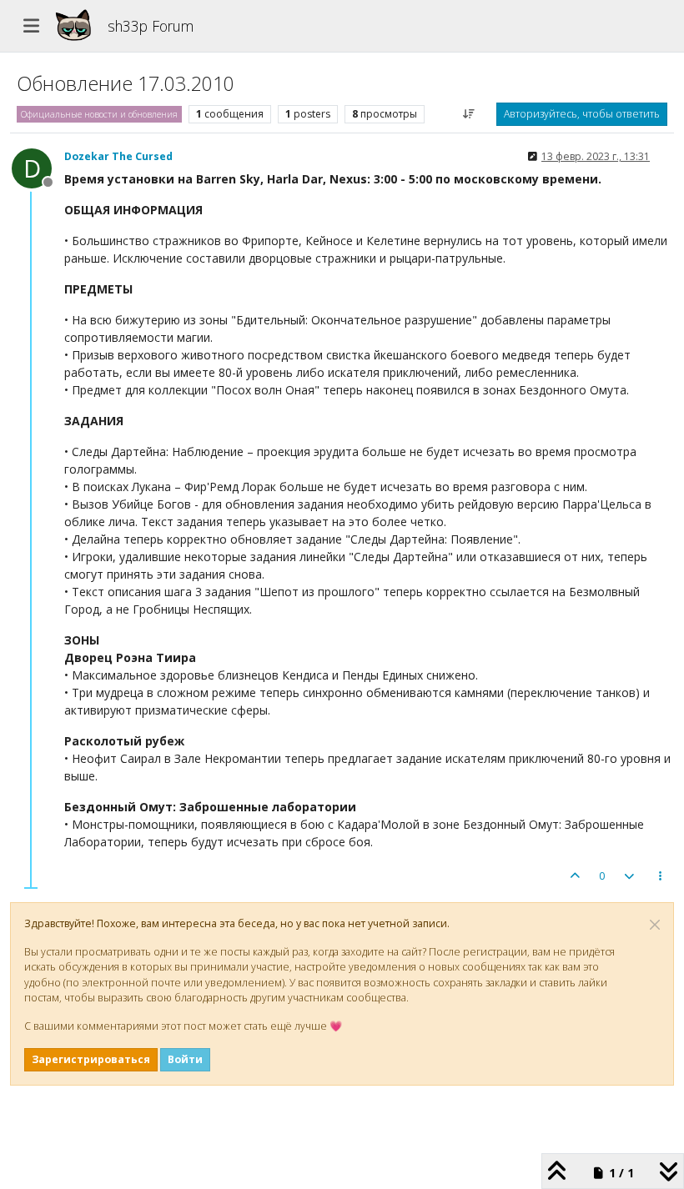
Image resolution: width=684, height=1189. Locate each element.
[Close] (654, 924)
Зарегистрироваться (91, 1059)
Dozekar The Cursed (118, 156)
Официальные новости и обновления (99, 114)
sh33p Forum (151, 26)
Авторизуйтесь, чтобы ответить (582, 114)
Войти (185, 1059)
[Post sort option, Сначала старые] (469, 114)
